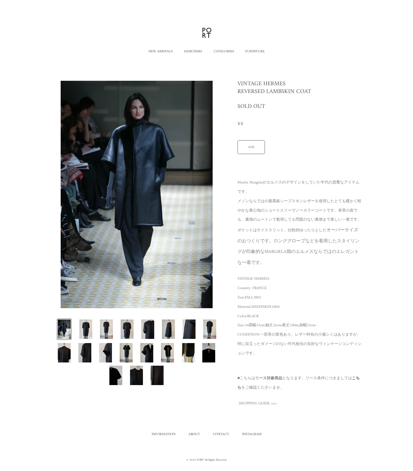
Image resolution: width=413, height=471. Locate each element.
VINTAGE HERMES (253, 279)
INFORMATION (164, 434)
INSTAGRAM (252, 434)
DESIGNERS (193, 51)
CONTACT (221, 434)
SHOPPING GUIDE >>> (258, 403)
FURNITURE (255, 51)
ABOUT (194, 434)
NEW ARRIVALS (160, 51)
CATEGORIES (224, 51)
